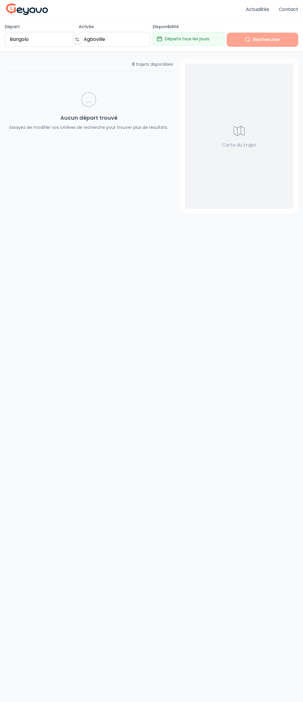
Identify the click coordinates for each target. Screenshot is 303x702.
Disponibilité (166, 27)
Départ (12, 27)
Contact (288, 9)
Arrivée (86, 27)
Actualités (257, 9)
